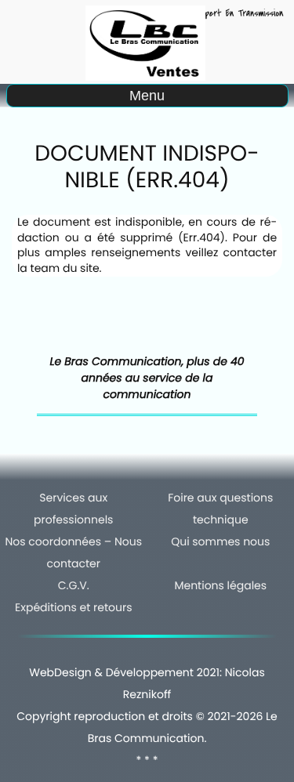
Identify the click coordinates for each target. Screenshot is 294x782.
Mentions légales (220, 585)
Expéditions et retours (73, 607)
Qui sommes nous (220, 541)
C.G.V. (73, 585)
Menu (147, 95)
